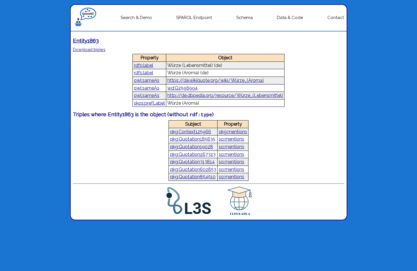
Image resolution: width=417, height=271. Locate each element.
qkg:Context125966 (190, 131)
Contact (335, 17)
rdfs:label (143, 65)
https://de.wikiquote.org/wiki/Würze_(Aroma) (215, 80)
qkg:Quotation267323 (193, 154)
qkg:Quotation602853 (193, 169)
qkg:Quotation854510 (193, 176)
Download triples (89, 49)
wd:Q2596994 (182, 88)
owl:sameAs (146, 80)
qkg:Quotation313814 (192, 161)
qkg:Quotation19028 (191, 146)
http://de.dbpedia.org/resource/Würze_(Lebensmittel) (225, 95)
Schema (244, 17)
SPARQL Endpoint (194, 17)
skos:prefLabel (149, 103)
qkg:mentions (233, 131)
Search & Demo (136, 17)
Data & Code (290, 17)
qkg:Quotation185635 (192, 139)
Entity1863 (86, 40)
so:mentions (231, 139)
